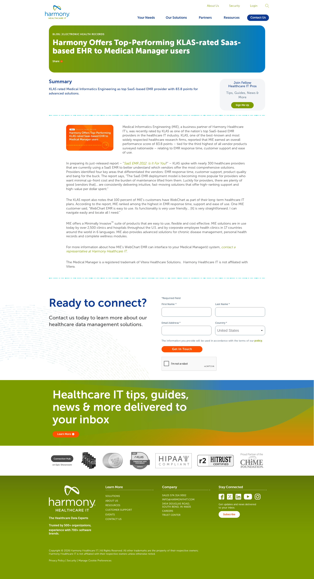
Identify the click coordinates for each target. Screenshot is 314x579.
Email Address (171, 322)
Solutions (112, 496)
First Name (169, 304)
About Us (213, 5)
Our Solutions (176, 18)
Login (253, 5)
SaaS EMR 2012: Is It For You (145, 163)
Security (234, 5)
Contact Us (258, 17)
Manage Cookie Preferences (94, 560)
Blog (56, 34)
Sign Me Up (242, 105)
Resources (231, 18)
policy (258, 340)
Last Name (222, 304)
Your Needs (146, 18)
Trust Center (171, 515)
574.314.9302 (178, 495)
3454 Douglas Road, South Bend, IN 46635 (176, 505)
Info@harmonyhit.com (178, 499)
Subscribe (229, 514)
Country (221, 322)
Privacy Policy (57, 560)
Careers (167, 511)
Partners (205, 18)
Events (110, 514)
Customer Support (118, 509)
